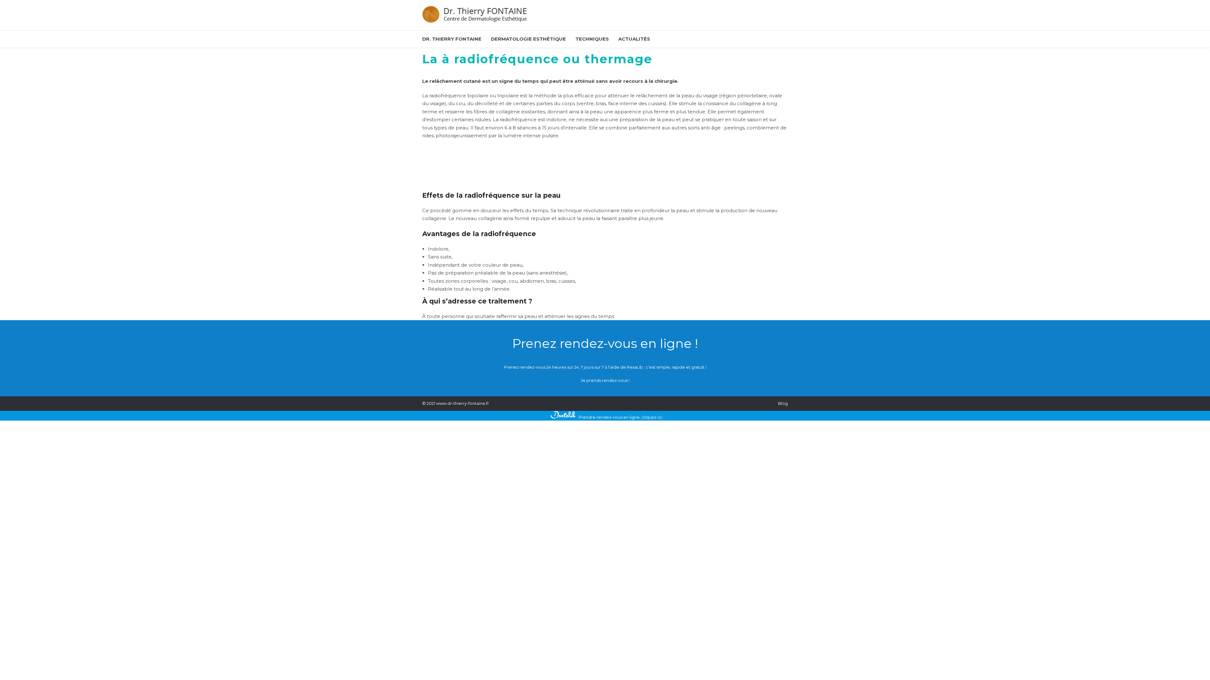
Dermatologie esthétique (528, 39)
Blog (783, 403)
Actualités (634, 39)
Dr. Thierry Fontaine (451, 39)
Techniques (592, 39)
